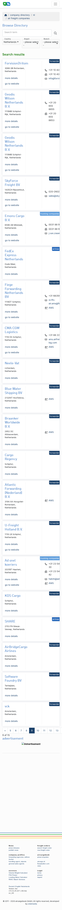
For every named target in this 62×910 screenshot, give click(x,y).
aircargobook (43, 855)
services (13, 870)
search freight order (44, 848)
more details (11, 78)
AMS (51, 307)
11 (44, 730)
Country (7, 39)
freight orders (43, 846)
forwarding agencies (16, 857)
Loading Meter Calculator (18, 877)
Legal (39, 870)
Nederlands (25, 886)
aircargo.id (41, 861)
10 (38, 730)
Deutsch (12, 886)
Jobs (39, 866)
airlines (27, 857)
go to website (12, 83)
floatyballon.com (43, 864)
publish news (13, 850)
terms (39, 873)
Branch (46, 39)
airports (23, 861)
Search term (10, 32)
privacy (39, 875)
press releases (14, 848)
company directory (20, 15)
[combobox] (11, 42)
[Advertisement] (31, 785)
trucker (11, 859)
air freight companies (19, 18)
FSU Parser (13, 875)
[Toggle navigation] (55, 4)
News (11, 846)
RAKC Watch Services (17, 879)
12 (50, 730)
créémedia (32, 904)
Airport (26, 39)
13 (57, 730)
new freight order (43, 850)
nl (34, 15)
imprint (39, 877)
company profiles (17, 855)
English (18, 886)
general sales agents (16, 864)
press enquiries (42, 857)
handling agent (14, 861)
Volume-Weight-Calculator (18, 873)
